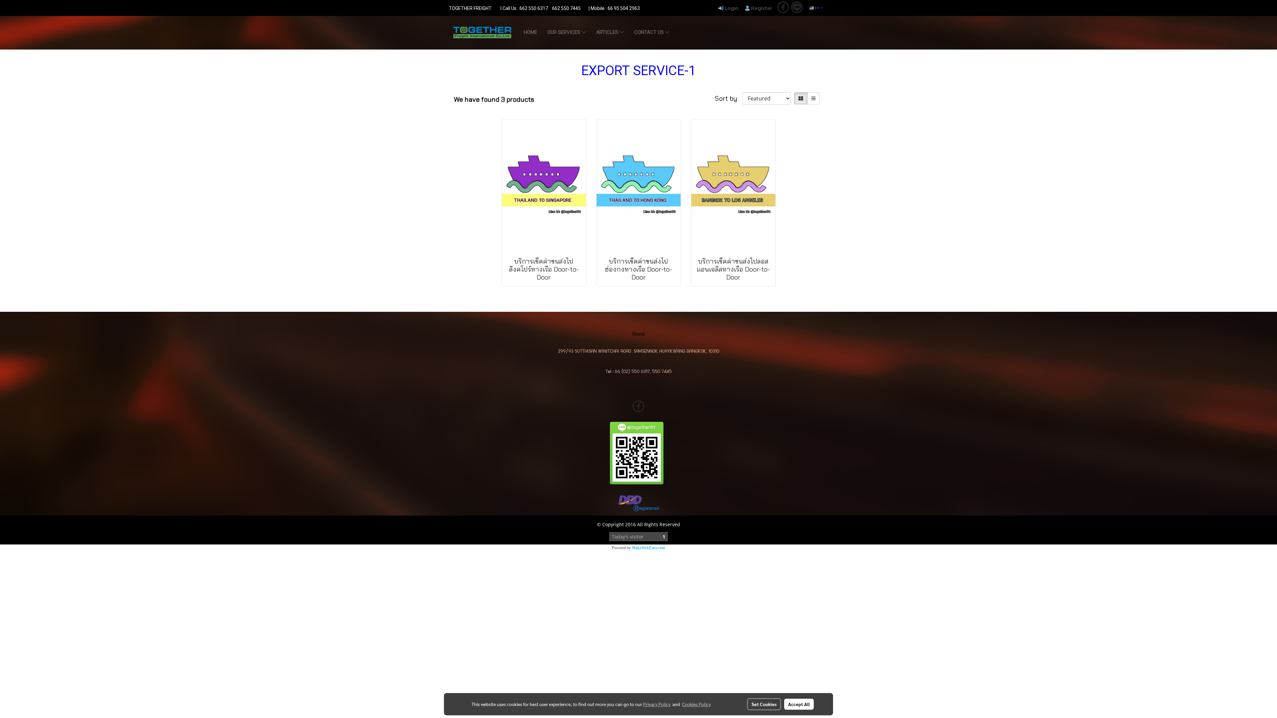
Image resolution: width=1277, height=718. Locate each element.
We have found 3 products (494, 99)
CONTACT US (649, 32)
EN (817, 8)
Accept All (799, 704)
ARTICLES (608, 32)
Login (731, 8)
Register (761, 8)
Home (530, 32)
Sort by (728, 98)
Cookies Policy (696, 704)
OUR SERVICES (564, 32)
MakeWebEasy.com (648, 547)
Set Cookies (764, 704)
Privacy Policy (656, 704)
